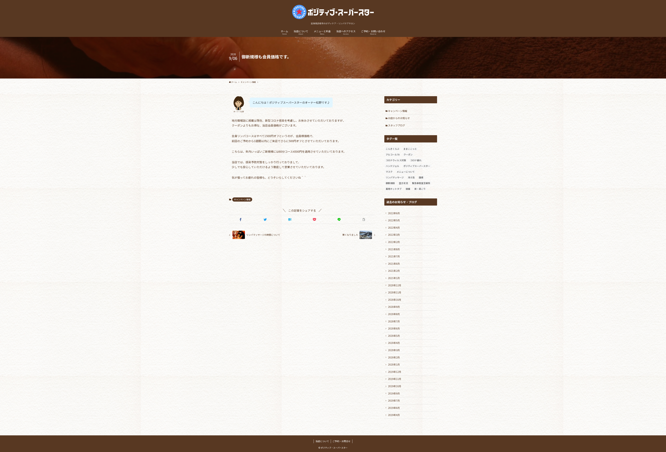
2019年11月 (394, 379)
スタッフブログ (396, 125)
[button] (240, 219)
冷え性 (411, 177)
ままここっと (410, 148)
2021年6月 (394, 263)
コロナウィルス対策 (396, 160)
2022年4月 (394, 227)
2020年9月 (394, 306)
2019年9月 (394, 393)
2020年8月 (394, 314)
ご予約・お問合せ (341, 441)
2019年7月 (394, 400)
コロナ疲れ (415, 160)
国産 (421, 177)
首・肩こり (420, 188)
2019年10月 (394, 386)
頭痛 (408, 188)
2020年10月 (394, 299)
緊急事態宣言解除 (421, 183)
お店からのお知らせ (399, 118)
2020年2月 (394, 357)
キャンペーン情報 (242, 199)
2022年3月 (394, 234)
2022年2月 (394, 242)
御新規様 (390, 183)
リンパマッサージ (395, 177)
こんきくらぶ (392, 148)
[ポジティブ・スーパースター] (333, 12)
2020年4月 (394, 343)
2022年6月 (394, 213)
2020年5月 (394, 335)
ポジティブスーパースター (416, 166)
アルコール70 (392, 154)
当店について (322, 441)
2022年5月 (394, 220)
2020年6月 (394, 328)
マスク (389, 171)
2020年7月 (394, 321)
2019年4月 (394, 415)
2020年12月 (394, 285)
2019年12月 (394, 371)
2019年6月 (394, 408)
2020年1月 (394, 364)
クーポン (408, 154)
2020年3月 (394, 350)
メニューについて (406, 171)
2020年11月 (394, 292)
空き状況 (403, 183)
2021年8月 (394, 249)
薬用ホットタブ (394, 188)
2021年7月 (394, 256)
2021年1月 (394, 278)
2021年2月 (394, 270)
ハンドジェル (392, 166)
